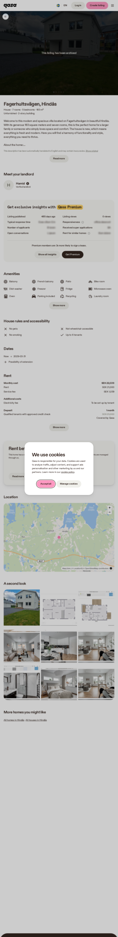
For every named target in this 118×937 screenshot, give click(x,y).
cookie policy (67, 472)
